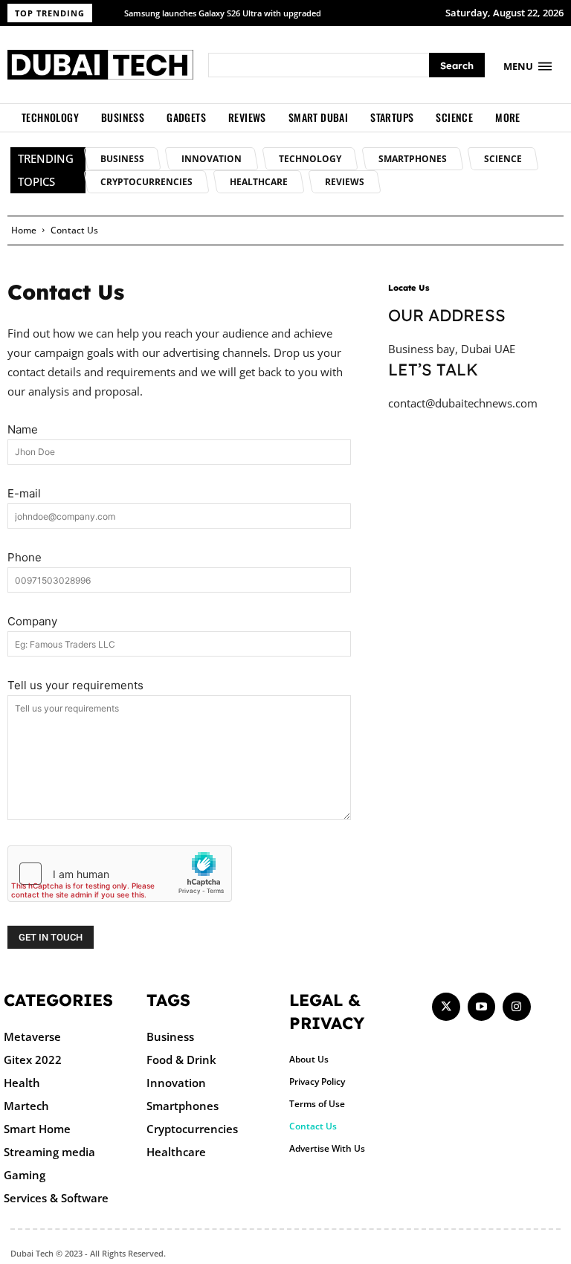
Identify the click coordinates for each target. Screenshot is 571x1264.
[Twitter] (446, 1007)
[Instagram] (517, 1007)
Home (23, 230)
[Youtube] (482, 1007)
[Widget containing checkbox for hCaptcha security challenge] (119, 873)
